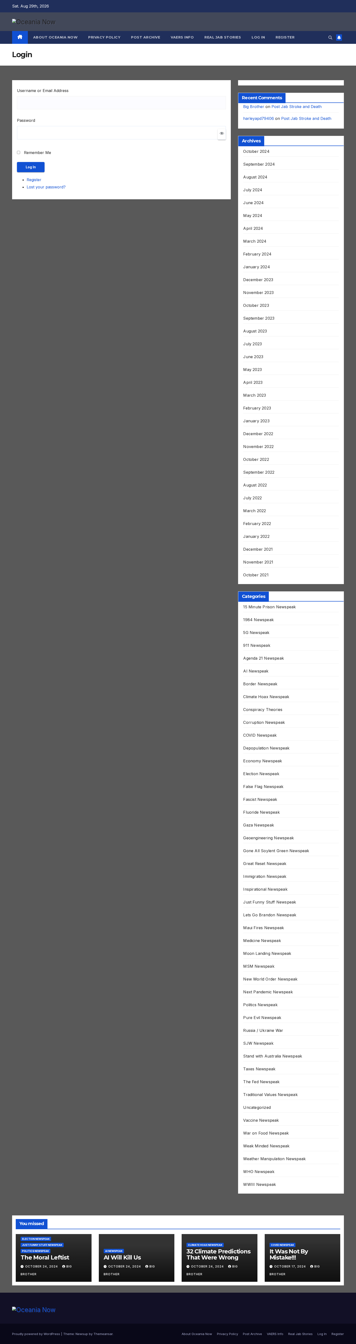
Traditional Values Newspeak (270, 1094)
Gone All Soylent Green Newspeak (276, 850)
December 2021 (258, 549)
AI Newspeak (255, 671)
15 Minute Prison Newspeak (269, 606)
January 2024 (256, 266)
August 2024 (255, 177)
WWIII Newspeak (259, 1184)
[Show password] (222, 134)
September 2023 (258, 318)
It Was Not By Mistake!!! (289, 1254)
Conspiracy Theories (262, 709)
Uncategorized (257, 1107)
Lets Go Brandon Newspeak (269, 914)
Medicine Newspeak (262, 940)
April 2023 (253, 382)
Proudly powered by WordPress (36, 1334)
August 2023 (255, 331)
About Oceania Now (55, 37)
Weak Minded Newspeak (266, 1145)
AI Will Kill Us (122, 1257)
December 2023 (258, 279)
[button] (330, 37)
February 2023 (257, 408)
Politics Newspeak (260, 1004)
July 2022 (252, 497)
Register (285, 37)
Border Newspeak (260, 683)
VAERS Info (182, 37)
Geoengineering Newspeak (268, 837)
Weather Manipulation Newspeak (274, 1158)
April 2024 (253, 228)
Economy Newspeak (262, 760)
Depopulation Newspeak (266, 748)
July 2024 (252, 189)
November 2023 (258, 292)
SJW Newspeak (258, 1043)
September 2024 (259, 164)
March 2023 (254, 395)
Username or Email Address (43, 90)
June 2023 (253, 356)
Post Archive (145, 37)
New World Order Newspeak (270, 979)
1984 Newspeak (258, 619)
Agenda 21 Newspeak (263, 658)
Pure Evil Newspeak (262, 1017)
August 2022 (255, 485)
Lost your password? (46, 187)
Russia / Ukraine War (263, 1030)
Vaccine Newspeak (261, 1120)
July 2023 (252, 343)
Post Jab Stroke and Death (296, 106)
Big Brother (253, 106)
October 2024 (256, 151)
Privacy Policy (104, 37)
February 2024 (257, 254)
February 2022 (257, 523)
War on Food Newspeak (266, 1133)
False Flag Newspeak (263, 786)
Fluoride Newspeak (261, 812)
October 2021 (255, 574)
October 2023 (256, 305)
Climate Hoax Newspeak (266, 696)
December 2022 (258, 433)
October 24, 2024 (42, 1266)
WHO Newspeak (258, 1171)
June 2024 (253, 202)
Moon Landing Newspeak (267, 953)
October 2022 (256, 459)
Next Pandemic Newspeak (268, 991)
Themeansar (103, 1334)
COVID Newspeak (260, 735)
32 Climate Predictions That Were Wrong (218, 1254)
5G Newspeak (256, 632)
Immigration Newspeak (264, 876)
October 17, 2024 (290, 1266)
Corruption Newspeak (264, 722)
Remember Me (37, 152)
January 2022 (256, 536)
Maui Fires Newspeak (263, 927)
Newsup (82, 1334)
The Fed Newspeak (261, 1081)
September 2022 (258, 472)
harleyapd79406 (258, 118)
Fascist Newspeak (260, 799)
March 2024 (254, 241)
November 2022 (258, 446)
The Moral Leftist (45, 1257)
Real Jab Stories (222, 37)
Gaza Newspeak (258, 825)
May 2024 (252, 215)
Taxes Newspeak (259, 1068)
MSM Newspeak (258, 966)
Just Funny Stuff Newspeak (269, 902)
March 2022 (254, 510)
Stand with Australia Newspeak (272, 1056)
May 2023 (252, 369)
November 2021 (258, 562)
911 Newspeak (256, 645)
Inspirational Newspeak (265, 889)
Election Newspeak (261, 773)
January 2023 (256, 420)
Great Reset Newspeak (264, 863)
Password (26, 120)
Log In (258, 37)
